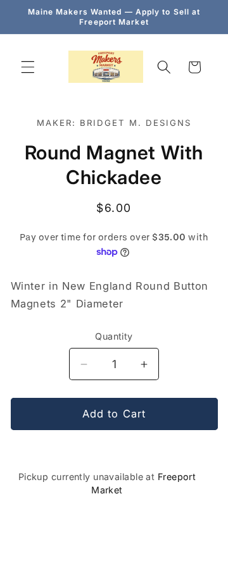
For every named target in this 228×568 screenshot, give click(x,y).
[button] (28, 67)
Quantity (114, 336)
